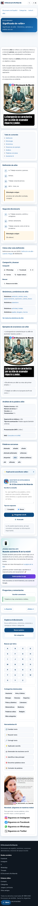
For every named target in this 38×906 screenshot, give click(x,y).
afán (3, 13)
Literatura (23, 702)
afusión (15, 448)
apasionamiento (9, 299)
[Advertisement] (19, 38)
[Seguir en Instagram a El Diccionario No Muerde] (19, 790)
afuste (23, 448)
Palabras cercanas (12, 153)
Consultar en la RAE (14, 435)
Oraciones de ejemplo (13, 147)
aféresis (12, 462)
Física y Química (10, 702)
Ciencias (17, 698)
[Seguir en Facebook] (17, 822)
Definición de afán (27, 251)
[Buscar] (29, 3)
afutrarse (23, 453)
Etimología (9, 141)
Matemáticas (9, 707)
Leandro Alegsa (7, 254)
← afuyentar (8, 609)
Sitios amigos (5, 890)
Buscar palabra (19, 630)
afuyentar (7, 457)
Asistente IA (10, 156)
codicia (25, 299)
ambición (15, 296)
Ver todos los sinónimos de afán (13, 318)
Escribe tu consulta (10, 488)
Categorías (22, 10)
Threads (3, 870)
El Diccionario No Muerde (9, 873)
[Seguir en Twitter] (17, 831)
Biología (8, 698)
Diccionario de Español (9, 10)
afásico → (31, 609)
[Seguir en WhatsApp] (17, 826)
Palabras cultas (10, 711)
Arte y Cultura (20, 693)
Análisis (8, 150)
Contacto (4, 881)
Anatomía (8, 693)
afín (19, 462)
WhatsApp (4, 867)
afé (5, 462)
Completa (10, 509)
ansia (25, 296)
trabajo (20, 308)
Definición (9, 138)
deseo (30, 299)
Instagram (4, 861)
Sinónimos (9, 144)
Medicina (21, 707)
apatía (14, 312)
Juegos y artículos (7, 887)
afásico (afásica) (25, 457)
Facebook (4, 858)
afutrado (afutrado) (10, 453)
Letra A (30, 10)
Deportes (26, 698)
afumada (7, 448)
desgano (19, 312)
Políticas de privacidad (12, 901)
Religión (22, 711)
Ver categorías (19, 635)
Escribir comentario (19, 594)
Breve (22, 509)
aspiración (18, 299)
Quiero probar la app (19, 576)
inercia (25, 312)
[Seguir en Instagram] (17, 817)
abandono (15, 302)
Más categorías (10, 716)
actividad (15, 308)
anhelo (20, 296)
